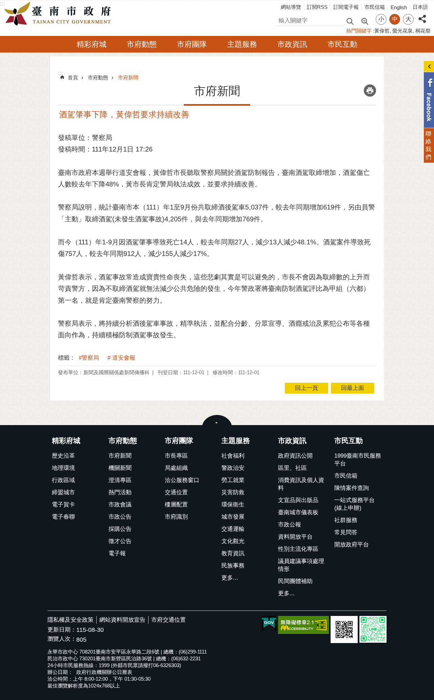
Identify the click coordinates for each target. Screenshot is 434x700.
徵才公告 (120, 541)
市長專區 (176, 456)
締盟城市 (63, 492)
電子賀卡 (63, 504)
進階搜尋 (364, 20)
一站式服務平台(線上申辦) (354, 504)
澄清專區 (120, 480)
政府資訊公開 (295, 456)
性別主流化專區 (298, 549)
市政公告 (120, 517)
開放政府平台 (351, 544)
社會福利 (232, 456)
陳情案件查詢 (351, 488)
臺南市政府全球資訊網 (59, 13)
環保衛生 (232, 504)
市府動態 (142, 44)
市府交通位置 (168, 620)
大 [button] (408, 19)
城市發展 (232, 517)
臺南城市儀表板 (298, 512)
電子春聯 (63, 517)
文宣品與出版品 (298, 500)
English (399, 7)
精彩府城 (91, 44)
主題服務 (242, 44)
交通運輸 (232, 529)
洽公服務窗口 (182, 480)
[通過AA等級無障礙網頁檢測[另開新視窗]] (303, 625)
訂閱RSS (317, 7)
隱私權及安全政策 (70, 620)
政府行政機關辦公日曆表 (104, 672)
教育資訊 (232, 553)
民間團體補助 (295, 581)
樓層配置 (176, 504)
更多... (229, 578)
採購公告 (120, 529)
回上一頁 (306, 388)
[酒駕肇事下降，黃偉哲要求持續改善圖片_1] (344, 629)
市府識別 (176, 517)
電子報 (117, 553)
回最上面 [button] (352, 388)
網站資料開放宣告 (122, 620)
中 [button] (395, 19)
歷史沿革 (63, 456)
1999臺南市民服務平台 (357, 460)
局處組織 (176, 468)
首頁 (73, 77)
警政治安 (232, 468)
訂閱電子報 (346, 7)
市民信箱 (374, 7)
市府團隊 (192, 44)
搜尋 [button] (350, 21)
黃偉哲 (382, 31)
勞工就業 (232, 480)
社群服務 (345, 520)
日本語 (420, 7)
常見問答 (345, 532)
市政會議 (120, 504)
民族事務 (232, 565)
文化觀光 (232, 541)
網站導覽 (291, 7)
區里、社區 (292, 468)
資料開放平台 (295, 537)
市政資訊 (292, 44)
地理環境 (63, 468)
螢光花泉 (402, 31)
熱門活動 (120, 492)
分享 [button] (422, 15)
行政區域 (63, 480)
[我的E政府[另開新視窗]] (269, 624)
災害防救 (232, 492)
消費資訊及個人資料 (301, 484)
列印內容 (370, 90)
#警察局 (89, 358)
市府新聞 (128, 77)
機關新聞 (120, 468)
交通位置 (176, 492)
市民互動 (342, 44)
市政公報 (289, 524)
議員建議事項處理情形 (301, 565)
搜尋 (282, 19)
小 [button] (381, 19)
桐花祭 (423, 31)
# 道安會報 (121, 358)
